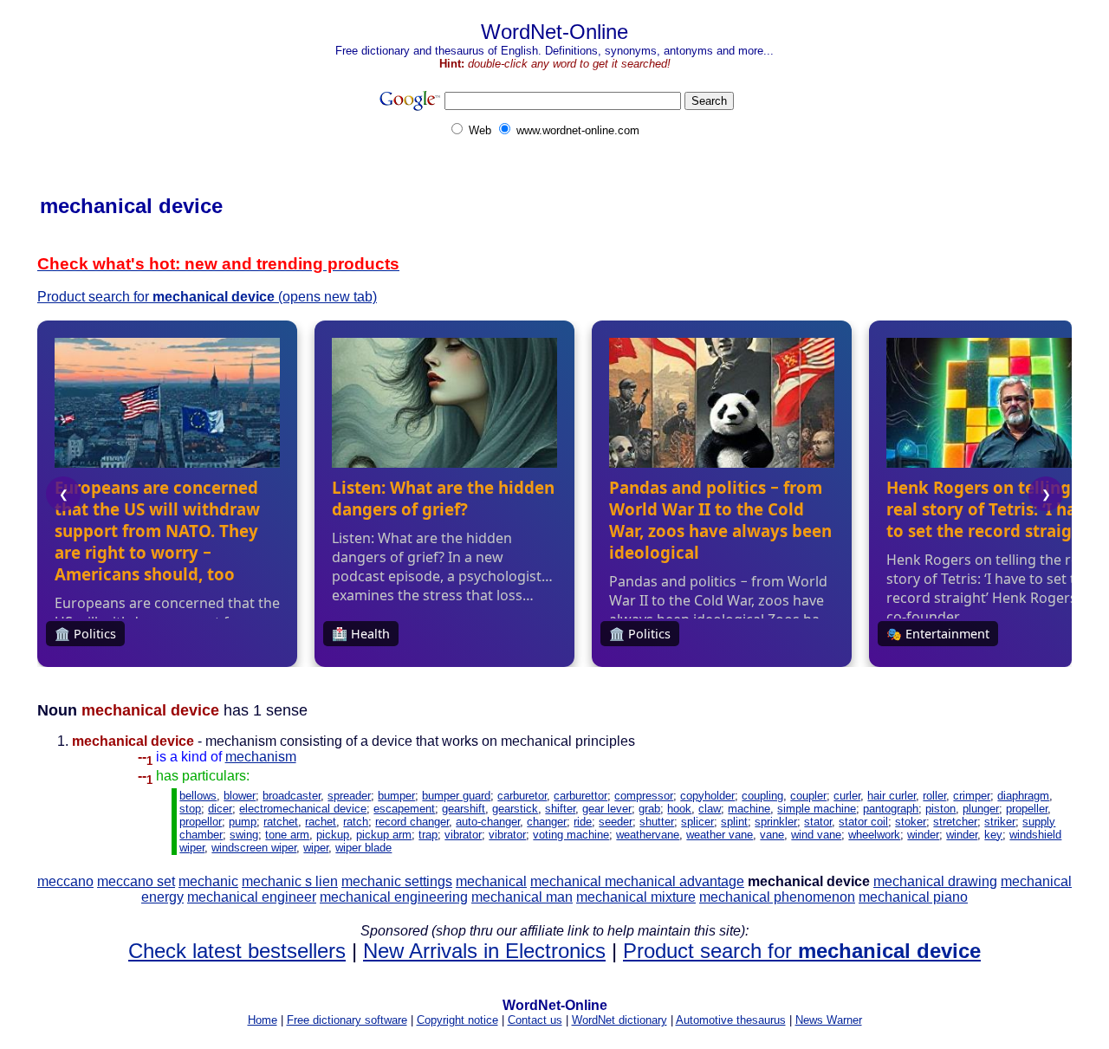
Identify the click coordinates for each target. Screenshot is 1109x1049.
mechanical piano (913, 897)
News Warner (828, 1019)
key (993, 834)
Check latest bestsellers (237, 950)
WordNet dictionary (619, 1019)
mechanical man (522, 897)
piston (940, 808)
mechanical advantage (674, 881)
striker (999, 821)
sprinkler (776, 821)
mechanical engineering (394, 897)
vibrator (463, 834)
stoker (910, 821)
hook (679, 808)
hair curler (891, 795)
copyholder (707, 795)
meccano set (136, 881)
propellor (200, 821)
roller (934, 795)
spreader (349, 795)
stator (818, 821)
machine (749, 808)
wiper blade (363, 847)
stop (190, 808)
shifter (560, 808)
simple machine (816, 808)
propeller (1026, 808)
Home (262, 1019)
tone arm (287, 834)
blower (240, 795)
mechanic (208, 881)
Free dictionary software (347, 1019)
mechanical (491, 881)
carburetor (522, 795)
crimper (971, 795)
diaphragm (1023, 795)
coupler (808, 795)
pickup (332, 834)
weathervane (647, 834)
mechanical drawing (935, 881)
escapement (404, 808)
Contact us (535, 1019)
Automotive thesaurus (731, 1019)
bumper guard (456, 795)
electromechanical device (302, 808)
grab (649, 808)
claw (709, 808)
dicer (220, 808)
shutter (656, 821)
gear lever (607, 808)
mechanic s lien (290, 881)
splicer (697, 821)
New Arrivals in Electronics (484, 950)
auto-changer (488, 821)
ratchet (280, 821)
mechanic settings (396, 881)
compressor (643, 795)
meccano (65, 881)
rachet (320, 821)
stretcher (955, 821)
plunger (981, 808)
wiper (315, 847)
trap (428, 834)
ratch (355, 821)
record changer (412, 821)
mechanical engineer (251, 897)
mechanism (260, 756)
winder (923, 834)
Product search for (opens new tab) (207, 296)
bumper (396, 795)
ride (583, 821)
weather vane (719, 834)
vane (772, 834)
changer (547, 821)
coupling (762, 795)
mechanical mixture (636, 897)
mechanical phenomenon (777, 897)
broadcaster (292, 795)
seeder (615, 821)
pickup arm (384, 834)
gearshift (463, 808)
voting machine (571, 834)
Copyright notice (457, 1019)
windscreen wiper (253, 847)
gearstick (515, 808)
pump (242, 821)
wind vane (816, 834)
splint (734, 821)
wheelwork (874, 834)
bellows (198, 795)
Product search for (802, 950)
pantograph (890, 808)
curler (846, 795)
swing (244, 834)
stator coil (863, 821)
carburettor (580, 795)
